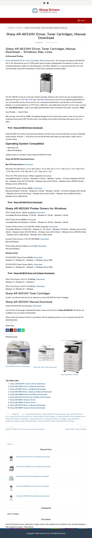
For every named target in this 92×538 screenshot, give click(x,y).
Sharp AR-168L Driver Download (45, 367)
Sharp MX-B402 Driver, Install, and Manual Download (30, 391)
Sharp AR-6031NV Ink (37, 419)
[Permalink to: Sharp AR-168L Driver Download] (46, 353)
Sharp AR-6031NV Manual (29, 421)
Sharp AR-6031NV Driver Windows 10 (45, 416)
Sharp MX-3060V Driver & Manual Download (27, 386)
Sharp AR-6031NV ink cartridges (56, 419)
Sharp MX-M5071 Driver (69, 374)
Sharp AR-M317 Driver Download (75, 428)
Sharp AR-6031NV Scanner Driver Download (27, 383)
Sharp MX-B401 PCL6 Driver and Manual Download (30, 397)
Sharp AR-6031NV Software (65, 421)
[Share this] (7, 330)
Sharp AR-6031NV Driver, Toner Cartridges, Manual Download (30, 60)
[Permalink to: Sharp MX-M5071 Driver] (73, 356)
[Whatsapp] (23, 330)
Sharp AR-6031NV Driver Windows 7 (17, 419)
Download (29, 164)
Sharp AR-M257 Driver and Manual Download (28, 389)
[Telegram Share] (19, 330)
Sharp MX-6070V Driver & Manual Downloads (28, 405)
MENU (83, 21)
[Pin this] (15, 330)
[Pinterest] (44, 3)
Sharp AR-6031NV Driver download (54, 414)
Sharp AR (15, 414)
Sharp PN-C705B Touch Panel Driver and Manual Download (25, 428)
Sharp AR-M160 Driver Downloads (18, 366)
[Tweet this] (11, 330)
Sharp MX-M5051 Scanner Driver (23, 402)
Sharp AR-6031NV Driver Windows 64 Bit (71, 416)
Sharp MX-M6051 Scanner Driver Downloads (27, 408)
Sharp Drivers (45, 533)
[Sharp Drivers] (46, 10)
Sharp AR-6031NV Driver (34, 414)
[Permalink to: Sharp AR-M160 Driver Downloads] (18, 352)
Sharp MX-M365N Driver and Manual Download (28, 394)
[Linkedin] (47, 3)
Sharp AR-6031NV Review (46, 421)
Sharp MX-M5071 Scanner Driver (23, 400)
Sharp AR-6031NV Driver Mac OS (21, 416)
